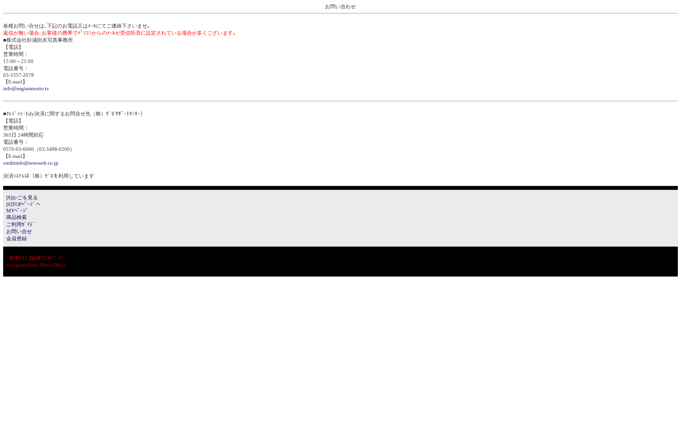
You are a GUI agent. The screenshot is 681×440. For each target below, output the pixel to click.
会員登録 (16, 238)
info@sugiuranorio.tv (26, 88)
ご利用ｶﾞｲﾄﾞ (20, 224)
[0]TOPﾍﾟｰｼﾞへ (23, 204)
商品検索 (16, 217)
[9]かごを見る (22, 198)
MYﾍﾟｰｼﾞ (17, 211)
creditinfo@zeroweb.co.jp (30, 163)
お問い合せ (19, 231)
